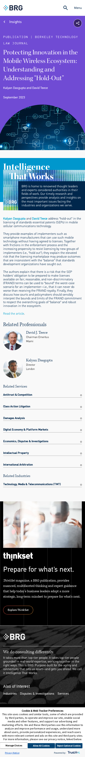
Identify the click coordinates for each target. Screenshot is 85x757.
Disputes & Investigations (37, 693)
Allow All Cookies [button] (41, 745)
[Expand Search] (65, 8)
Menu (78, 8)
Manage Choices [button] (14, 745)
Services (63, 693)
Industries (10, 693)
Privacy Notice (12, 752)
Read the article (13, 313)
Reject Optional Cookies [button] (69, 745)
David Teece (39, 218)
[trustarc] (73, 753)
